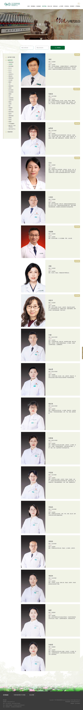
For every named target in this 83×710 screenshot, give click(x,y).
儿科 (10, 84)
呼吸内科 (10, 76)
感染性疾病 (11, 115)
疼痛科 (10, 121)
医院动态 (55, 6)
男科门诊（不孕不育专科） (12, 126)
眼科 (10, 105)
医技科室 (10, 131)
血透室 (10, 117)
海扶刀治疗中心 (12, 128)
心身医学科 (11, 99)
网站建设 (72, 703)
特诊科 (10, 119)
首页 (28, 6)
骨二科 (10, 70)
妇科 (10, 95)
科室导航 (44, 6)
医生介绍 (50, 6)
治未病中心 (11, 74)
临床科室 (10, 60)
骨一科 (10, 68)
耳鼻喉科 (10, 107)
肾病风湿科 (11, 78)
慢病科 (10, 101)
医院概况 (33, 6)
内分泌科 (10, 80)
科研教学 (72, 6)
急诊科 (10, 113)
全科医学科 (11, 97)
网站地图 (4, 699)
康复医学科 (11, 86)
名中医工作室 (11, 57)
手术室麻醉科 (11, 123)
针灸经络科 (11, 92)
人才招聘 (61, 6)
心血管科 (10, 64)
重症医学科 (11, 111)
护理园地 (78, 6)
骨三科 (10, 72)
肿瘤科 (10, 93)
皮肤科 (10, 88)
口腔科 (10, 103)
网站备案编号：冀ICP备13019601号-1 (72, 701)
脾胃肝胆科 (11, 62)
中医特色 (66, 6)
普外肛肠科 (11, 66)
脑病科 (10, 82)
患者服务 (38, 6)
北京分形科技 (77, 703)
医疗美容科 (11, 89)
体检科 (10, 109)
